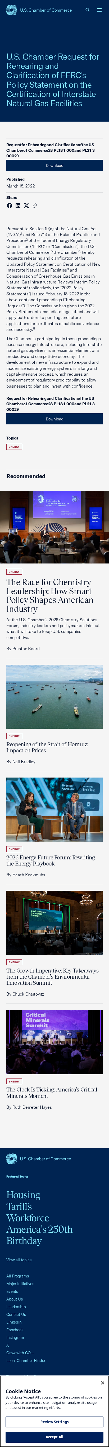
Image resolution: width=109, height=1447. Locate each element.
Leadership (16, 1306)
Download (54, 165)
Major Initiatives (20, 1283)
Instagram (15, 1337)
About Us (14, 1299)
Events (12, 1291)
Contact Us (16, 1314)
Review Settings (54, 1421)
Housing (23, 1194)
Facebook (15, 1329)
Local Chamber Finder (25, 1360)
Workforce (27, 1217)
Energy (14, 446)
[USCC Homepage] (54, 1158)
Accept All (54, 1437)
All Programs (17, 1276)
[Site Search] (88, 10)
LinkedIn (14, 1322)
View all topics (18, 1259)
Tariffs (19, 1206)
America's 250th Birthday (39, 1235)
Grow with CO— (20, 1352)
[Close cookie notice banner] (102, 1383)
